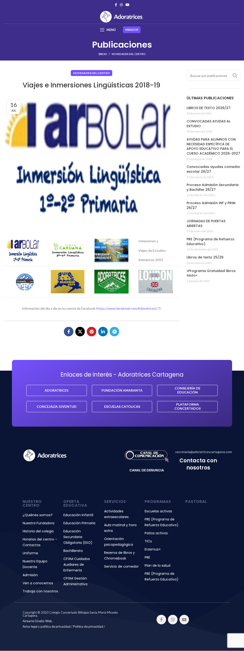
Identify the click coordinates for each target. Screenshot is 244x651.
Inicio (103, 54)
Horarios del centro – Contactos (40, 542)
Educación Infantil (78, 515)
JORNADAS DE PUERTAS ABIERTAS (206, 223)
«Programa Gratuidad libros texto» (211, 273)
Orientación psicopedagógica (118, 541)
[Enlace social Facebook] (115, 5)
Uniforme (30, 553)
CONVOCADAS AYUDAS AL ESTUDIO (208, 123)
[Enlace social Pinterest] (91, 331)
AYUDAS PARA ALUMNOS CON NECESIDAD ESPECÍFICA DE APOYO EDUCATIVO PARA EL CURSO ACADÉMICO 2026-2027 (213, 146)
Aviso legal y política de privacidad (47, 626)
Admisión (30, 575)
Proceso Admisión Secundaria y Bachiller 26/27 (213, 187)
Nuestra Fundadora (38, 523)
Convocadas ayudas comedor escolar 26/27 (213, 169)
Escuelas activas (158, 511)
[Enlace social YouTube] (127, 5)
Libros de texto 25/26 (205, 257)
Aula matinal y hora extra (120, 528)
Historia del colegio (38, 531)
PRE (147, 557)
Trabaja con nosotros (40, 591)
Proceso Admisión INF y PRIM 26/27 (211, 205)
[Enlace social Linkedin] (103, 331)
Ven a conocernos (38, 583)
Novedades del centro (129, 54)
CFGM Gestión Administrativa (75, 581)
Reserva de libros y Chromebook (119, 555)
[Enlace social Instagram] (121, 5)
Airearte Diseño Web (37, 621)
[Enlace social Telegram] (114, 331)
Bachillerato (73, 550)
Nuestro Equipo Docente (35, 564)
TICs (148, 541)
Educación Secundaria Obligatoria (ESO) (77, 537)
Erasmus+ (153, 549)
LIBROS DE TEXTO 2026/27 (208, 108)
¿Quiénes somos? (37, 515)
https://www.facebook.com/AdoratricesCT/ (128, 308)
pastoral (196, 501)
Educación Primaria (79, 523)
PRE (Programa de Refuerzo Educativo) (210, 241)
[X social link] (80, 331)
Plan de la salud (157, 565)
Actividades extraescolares (116, 514)
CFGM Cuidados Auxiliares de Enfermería (76, 564)
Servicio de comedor (121, 566)
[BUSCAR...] (234, 75)
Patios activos (156, 533)
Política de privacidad (88, 626)
